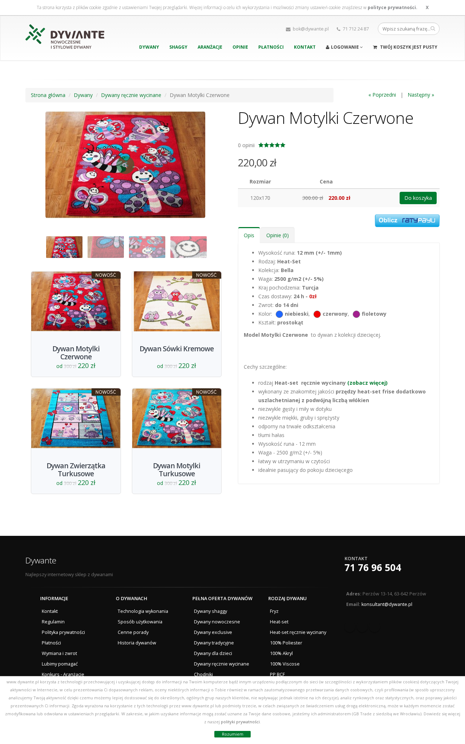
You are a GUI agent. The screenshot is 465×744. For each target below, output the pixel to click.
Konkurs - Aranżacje (63, 674)
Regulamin (53, 622)
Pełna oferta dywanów (222, 598)
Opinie (240, 47)
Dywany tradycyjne (214, 643)
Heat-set (279, 622)
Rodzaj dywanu (287, 598)
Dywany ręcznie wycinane (221, 664)
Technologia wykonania (143, 611)
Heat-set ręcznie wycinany (298, 632)
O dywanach (131, 598)
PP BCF (277, 674)
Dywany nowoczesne (217, 622)
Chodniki (203, 674)
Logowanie (345, 47)
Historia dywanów (137, 643)
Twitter (362, 626)
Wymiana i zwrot (59, 653)
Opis (249, 235)
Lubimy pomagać (60, 664)
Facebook (349, 626)
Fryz (274, 611)
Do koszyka (418, 197)
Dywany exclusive (213, 632)
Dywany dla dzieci (213, 653)
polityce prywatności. (392, 7)
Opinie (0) (277, 235)
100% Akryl (281, 653)
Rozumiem (232, 734)
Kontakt (305, 47)
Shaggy (178, 47)
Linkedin (374, 626)
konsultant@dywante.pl (386, 604)
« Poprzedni (382, 94)
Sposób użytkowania (140, 622)
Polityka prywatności (63, 632)
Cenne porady (133, 632)
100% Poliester (286, 643)
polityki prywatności (240, 721)
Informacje (54, 598)
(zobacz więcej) (367, 382)
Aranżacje (210, 47)
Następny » (421, 94)
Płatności (271, 47)
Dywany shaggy (210, 611)
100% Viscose (285, 664)
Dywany (149, 47)
